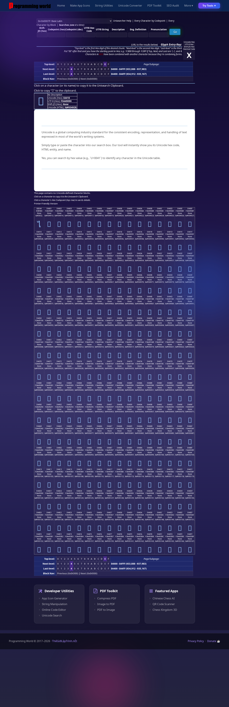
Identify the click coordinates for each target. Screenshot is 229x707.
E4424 (79, 253)
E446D (170, 340)
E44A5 (89, 426)
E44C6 (99, 469)
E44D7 (109, 491)
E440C (159, 208)
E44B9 (129, 448)
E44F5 (89, 534)
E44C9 (129, 469)
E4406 (99, 208)
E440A (139, 208)
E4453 (69, 318)
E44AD (170, 426)
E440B (149, 208)
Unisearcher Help (122, 20)
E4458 (119, 318)
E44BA (139, 448)
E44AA (139, 426)
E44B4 (79, 448)
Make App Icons (80, 6)
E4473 (69, 361)
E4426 (99, 253)
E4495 (89, 404)
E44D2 (59, 491)
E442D (170, 253)
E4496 (99, 404)
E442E (179, 253)
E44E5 (89, 512)
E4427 (109, 253)
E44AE (179, 426)
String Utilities (104, 6)
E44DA (139, 491)
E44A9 (129, 426)
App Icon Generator (54, 598)
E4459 (129, 318)
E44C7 (109, 469)
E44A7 (109, 426)
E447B (149, 361)
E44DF (190, 491)
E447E (179, 361)
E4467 (109, 340)
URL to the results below (144, 44)
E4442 (59, 296)
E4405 (89, 208)
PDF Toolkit (154, 6)
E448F (189, 383)
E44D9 (129, 491)
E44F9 (129, 534)
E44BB (149, 448)
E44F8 (119, 534)
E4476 (99, 361)
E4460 (39, 340)
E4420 (39, 253)
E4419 (129, 232)
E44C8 (119, 469)
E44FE (179, 534)
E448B (149, 383)
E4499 (129, 404)
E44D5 (89, 491)
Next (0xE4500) (88, 78)
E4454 (79, 318)
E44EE (179, 512)
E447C (159, 361)
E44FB (149, 534)
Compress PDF (106, 598)
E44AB (149, 426)
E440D (170, 208)
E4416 (99, 232)
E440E (179, 208)
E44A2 (59, 426)
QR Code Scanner (164, 604)
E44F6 (99, 534)
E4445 (89, 296)
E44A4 (79, 426)
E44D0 (39, 491)
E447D (170, 361)
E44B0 (39, 448)
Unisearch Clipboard (110, 85)
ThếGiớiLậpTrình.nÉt (64, 641)
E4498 (119, 404)
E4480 (39, 383)
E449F (189, 404)
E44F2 (59, 534)
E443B (149, 275)
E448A (139, 383)
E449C (159, 404)
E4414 (79, 232)
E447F (189, 361)
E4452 (59, 318)
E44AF (189, 426)
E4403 (69, 208)
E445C (159, 318)
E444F (189, 296)
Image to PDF (106, 604)
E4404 (79, 208)
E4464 (79, 340)
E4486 (99, 383)
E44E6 (99, 512)
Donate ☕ (213, 641)
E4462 (59, 340)
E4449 (129, 296)
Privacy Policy (196, 641)
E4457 (109, 318)
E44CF (189, 469)
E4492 (59, 404)
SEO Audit (173, 6)
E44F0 (39, 534)
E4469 (129, 340)
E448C (159, 383)
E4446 (99, 296)
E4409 (129, 208)
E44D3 (69, 491)
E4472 (59, 361)
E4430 (39, 275)
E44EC (159, 512)
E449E (179, 404)
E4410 (39, 232)
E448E (179, 383)
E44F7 (109, 534)
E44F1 (49, 534)
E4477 (109, 361)
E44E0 (39, 512)
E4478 (119, 361)
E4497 (109, 404)
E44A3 (69, 426)
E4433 (69, 275)
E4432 (59, 275)
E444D (170, 296)
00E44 (39, 208)
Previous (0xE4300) (67, 78)
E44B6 (99, 448)
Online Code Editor (54, 610)
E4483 (69, 383)
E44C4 (79, 469)
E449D (170, 404)
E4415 (89, 232)
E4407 (109, 208)
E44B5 (89, 448)
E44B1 (49, 448)
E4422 (59, 253)
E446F (189, 340)
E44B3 (69, 448)
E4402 (59, 208)
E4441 (49, 296)
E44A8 (119, 426)
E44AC (159, 426)
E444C (159, 296)
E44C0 (39, 469)
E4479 (129, 361)
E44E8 (119, 512)
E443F (189, 275)
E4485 (89, 383)
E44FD (170, 534)
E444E (179, 296)
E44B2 (59, 448)
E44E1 (49, 512)
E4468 (119, 340)
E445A (139, 318)
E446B (149, 340)
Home (61, 6)
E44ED (170, 512)
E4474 (79, 361)
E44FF (189, 534)
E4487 (109, 383)
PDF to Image (106, 610)
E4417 (109, 232)
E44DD (170, 491)
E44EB (149, 512)
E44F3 (69, 534)
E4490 (39, 404)
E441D (170, 232)
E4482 (59, 383)
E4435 (89, 275)
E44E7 (109, 512)
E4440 (39, 296)
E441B (149, 232)
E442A (139, 253)
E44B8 (119, 448)
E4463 (69, 340)
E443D (170, 275)
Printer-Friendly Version (46, 203)
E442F (189, 253)
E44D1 (49, 491)
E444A (139, 296)
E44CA (139, 469)
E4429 (129, 253)
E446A (139, 340)
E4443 (69, 296)
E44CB (149, 469)
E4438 (119, 275)
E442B (149, 253)
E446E (179, 340)
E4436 (99, 275)
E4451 (49, 318)
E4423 (69, 253)
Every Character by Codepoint (149, 20)
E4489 (129, 383)
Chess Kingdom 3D (165, 610)
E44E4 (79, 512)
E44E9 (129, 512)
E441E (179, 232)
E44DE (180, 491)
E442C (159, 253)
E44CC (159, 469)
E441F (189, 232)
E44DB (149, 491)
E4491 (49, 404)
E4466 (99, 340)
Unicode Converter (130, 6)
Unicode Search (52, 615)
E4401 (49, 208)
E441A (139, 232)
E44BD (170, 448)
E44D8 (119, 491)
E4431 (49, 275)
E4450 (39, 318)
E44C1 (49, 469)
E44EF (189, 512)
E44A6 (99, 426)
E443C (159, 275)
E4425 (89, 253)
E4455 (89, 318)
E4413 (69, 232)
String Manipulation (54, 604)
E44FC (159, 534)
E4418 (119, 232)
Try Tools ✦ (209, 5)
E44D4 (79, 491)
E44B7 (109, 448)
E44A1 (49, 426)
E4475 (89, 361)
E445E (179, 318)
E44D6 (99, 491)
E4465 (89, 340)
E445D (170, 318)
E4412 (59, 232)
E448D (170, 383)
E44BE (179, 448)
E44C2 (59, 469)
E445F (189, 318)
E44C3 (69, 469)
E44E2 (59, 512)
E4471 (49, 361)
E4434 (79, 275)
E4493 (69, 404)
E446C (159, 340)
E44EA (139, 512)
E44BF (189, 448)
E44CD (170, 469)
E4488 (119, 383)
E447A (139, 361)
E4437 (109, 275)
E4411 (49, 232)
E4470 (39, 361)
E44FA (139, 534)
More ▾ (188, 6)
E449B (149, 404)
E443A (139, 275)
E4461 (49, 340)
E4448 (119, 296)
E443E (179, 275)
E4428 (119, 253)
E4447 (109, 296)
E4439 (129, 275)
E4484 (79, 383)
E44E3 (69, 512)
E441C (159, 232)
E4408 (119, 208)
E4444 (79, 296)
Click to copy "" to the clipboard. (55, 90)
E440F (189, 208)
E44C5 (89, 469)
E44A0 (39, 426)
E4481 (49, 383)
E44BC (159, 448)
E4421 (49, 253)
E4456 (99, 318)
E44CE (179, 469)
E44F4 (79, 534)
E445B (149, 318)
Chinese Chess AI (164, 598)
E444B (149, 296)
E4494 (79, 404)
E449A (139, 404)
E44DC (159, 491)
